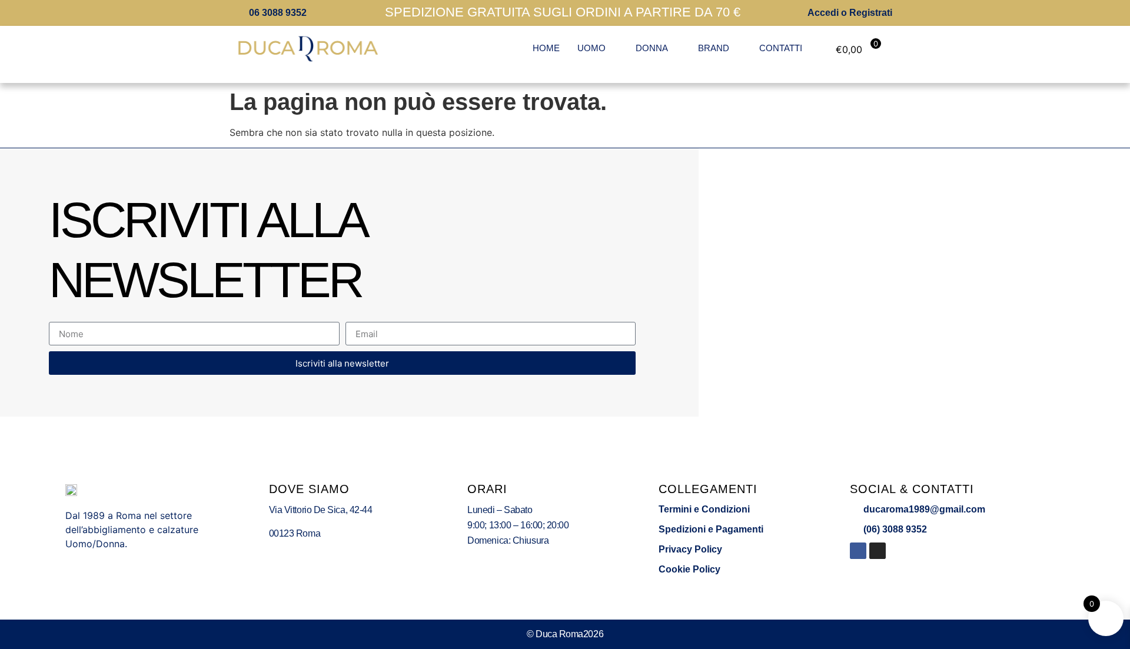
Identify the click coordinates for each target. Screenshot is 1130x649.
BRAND (713, 48)
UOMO (591, 48)
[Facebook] (858, 551)
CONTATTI (780, 48)
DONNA (652, 48)
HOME (546, 48)
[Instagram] (877, 551)
